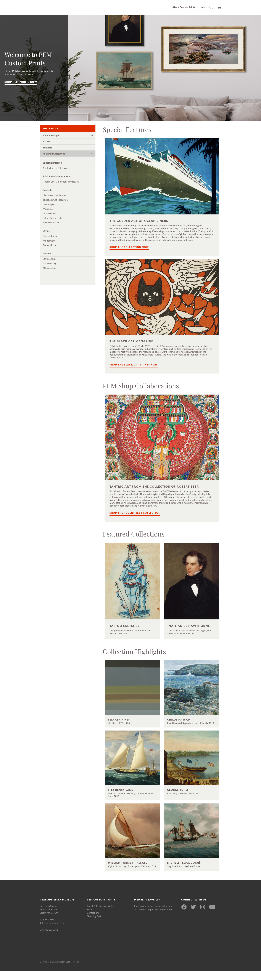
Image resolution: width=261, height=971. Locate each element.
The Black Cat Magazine (55, 199)
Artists (46, 141)
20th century (49, 258)
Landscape (48, 204)
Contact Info (93, 912)
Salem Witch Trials (52, 217)
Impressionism (50, 236)
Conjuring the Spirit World (56, 167)
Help (202, 7)
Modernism (49, 240)
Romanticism (49, 245)
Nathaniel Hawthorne (54, 195)
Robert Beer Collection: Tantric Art (61, 181)
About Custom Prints (183, 7)
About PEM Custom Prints (100, 906)
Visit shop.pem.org (49, 929)
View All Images (51, 135)
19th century (49, 263)
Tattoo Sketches (51, 222)
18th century (49, 267)
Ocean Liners (49, 213)
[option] (130, 68)
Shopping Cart (94, 916)
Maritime (48, 208)
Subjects (47, 147)
